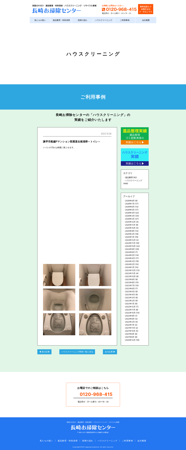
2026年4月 (130, 213)
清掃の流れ (82, 20)
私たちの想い (40, 20)
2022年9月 (130, 316)
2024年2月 (130, 264)
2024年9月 (130, 249)
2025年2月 (130, 234)
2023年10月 (130, 276)
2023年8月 (130, 282)
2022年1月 (129, 325)
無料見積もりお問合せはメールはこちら (145, 9)
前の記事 (46, 352)
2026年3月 (130, 216)
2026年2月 (130, 219)
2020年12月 (130, 340)
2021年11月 (130, 328)
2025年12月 (130, 222)
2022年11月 (130, 309)
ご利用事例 (124, 20)
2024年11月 (130, 243)
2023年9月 (130, 279)
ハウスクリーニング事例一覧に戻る (77, 352)
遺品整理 (129, 177)
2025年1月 (129, 237)
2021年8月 (129, 337)
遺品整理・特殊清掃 (61, 20)
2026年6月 (130, 206)
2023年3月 (130, 297)
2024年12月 (130, 240)
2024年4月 (130, 258)
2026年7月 (130, 203)
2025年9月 (130, 231)
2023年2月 (130, 300)
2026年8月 (130, 200)
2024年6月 (130, 252)
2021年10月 (130, 331)
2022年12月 (130, 306)
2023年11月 (130, 273)
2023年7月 (130, 285)
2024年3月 (130, 261)
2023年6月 (130, 288)
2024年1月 (130, 267)
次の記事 (109, 352)
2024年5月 (130, 255)
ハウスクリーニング (103, 20)
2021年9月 (129, 334)
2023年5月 (130, 291)
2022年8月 (130, 319)
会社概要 (146, 20)
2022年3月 (130, 322)
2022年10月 (130, 313)
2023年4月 (130, 294)
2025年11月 (130, 225)
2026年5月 (130, 210)
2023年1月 (130, 303)
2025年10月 (130, 228)
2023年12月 (130, 270)
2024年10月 (130, 246)
